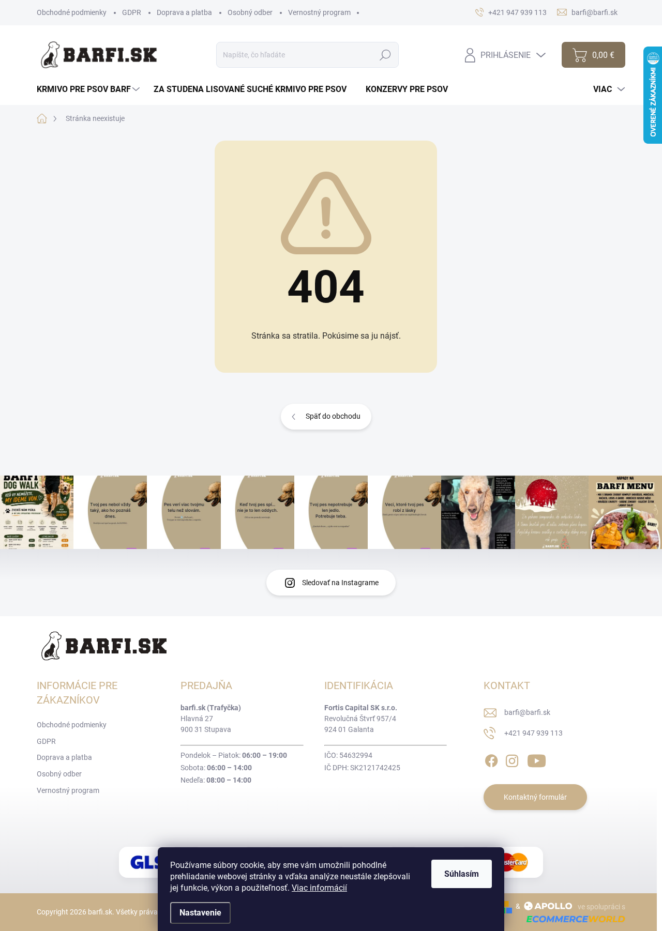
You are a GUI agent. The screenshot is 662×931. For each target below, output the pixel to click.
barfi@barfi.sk (527, 712)
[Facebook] (491, 759)
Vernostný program (319, 12)
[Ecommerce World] (572, 919)
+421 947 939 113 (533, 733)
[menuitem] (89, 89)
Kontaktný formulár (535, 797)
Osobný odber (250, 12)
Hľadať (385, 55)
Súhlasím (461, 874)
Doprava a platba (184, 12)
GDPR (131, 12)
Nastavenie (200, 913)
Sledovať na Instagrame (340, 582)
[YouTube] (536, 759)
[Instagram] (512, 759)
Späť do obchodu (333, 416)
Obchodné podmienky (72, 12)
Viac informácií (319, 888)
